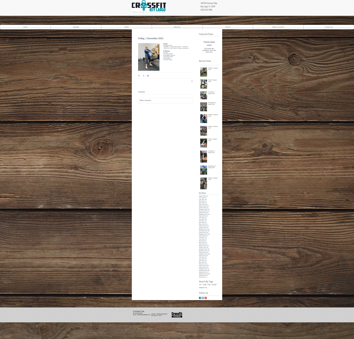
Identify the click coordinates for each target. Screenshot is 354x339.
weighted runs (203, 287)
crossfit (204, 284)
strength (214, 284)
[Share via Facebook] (139, 76)
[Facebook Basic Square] (200, 298)
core (200, 284)
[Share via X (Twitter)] (143, 76)
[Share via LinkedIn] (148, 76)
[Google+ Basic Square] (206, 298)
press (209, 284)
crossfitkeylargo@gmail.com (143, 314)
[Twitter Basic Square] (203, 298)
